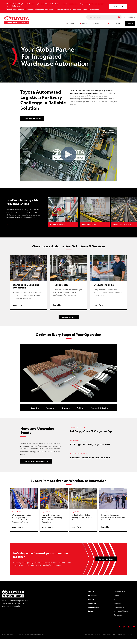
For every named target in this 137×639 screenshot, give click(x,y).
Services (91, 599)
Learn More (118, 6)
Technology (92, 595)
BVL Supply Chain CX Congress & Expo (91, 431)
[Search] (119, 17)
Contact (130, 24)
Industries (92, 603)
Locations (117, 603)
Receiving (34, 407)
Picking (79, 407)
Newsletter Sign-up (121, 611)
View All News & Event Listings (36, 461)
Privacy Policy (119, 607)
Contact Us (118, 615)
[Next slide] (11, 224)
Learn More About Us (32, 118)
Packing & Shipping (98, 407)
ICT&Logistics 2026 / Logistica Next (90, 444)
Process (91, 591)
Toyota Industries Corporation (124, 634)
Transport (50, 407)
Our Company (93, 607)
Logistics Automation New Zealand (90, 457)
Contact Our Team (106, 559)
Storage (65, 407)
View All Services (68, 317)
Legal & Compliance (103, 634)
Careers (117, 595)
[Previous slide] (7, 224)
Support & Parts (129, 17)
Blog (115, 599)
